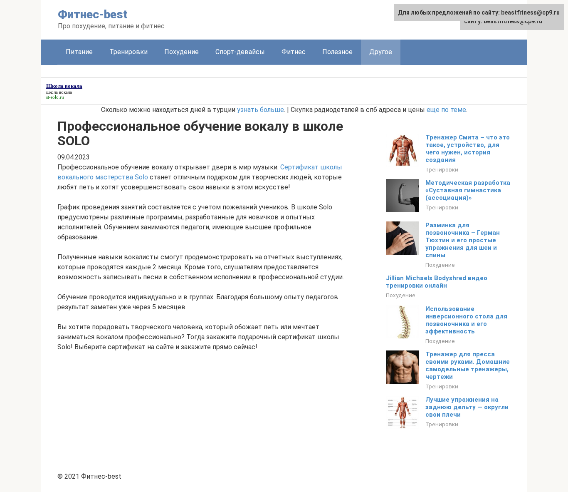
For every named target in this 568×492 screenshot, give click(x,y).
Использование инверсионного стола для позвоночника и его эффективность (466, 320)
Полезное (337, 52)
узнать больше (260, 110)
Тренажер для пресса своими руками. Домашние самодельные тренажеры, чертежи (467, 365)
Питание (79, 52)
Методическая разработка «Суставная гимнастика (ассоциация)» (467, 190)
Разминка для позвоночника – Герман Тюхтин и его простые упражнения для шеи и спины (462, 240)
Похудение (181, 52)
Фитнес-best (93, 14)
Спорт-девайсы (240, 52)
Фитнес (294, 52)
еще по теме (446, 110)
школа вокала (59, 91)
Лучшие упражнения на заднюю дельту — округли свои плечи (467, 407)
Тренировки (128, 52)
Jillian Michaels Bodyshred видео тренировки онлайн (436, 281)
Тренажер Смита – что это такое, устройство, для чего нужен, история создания (467, 149)
